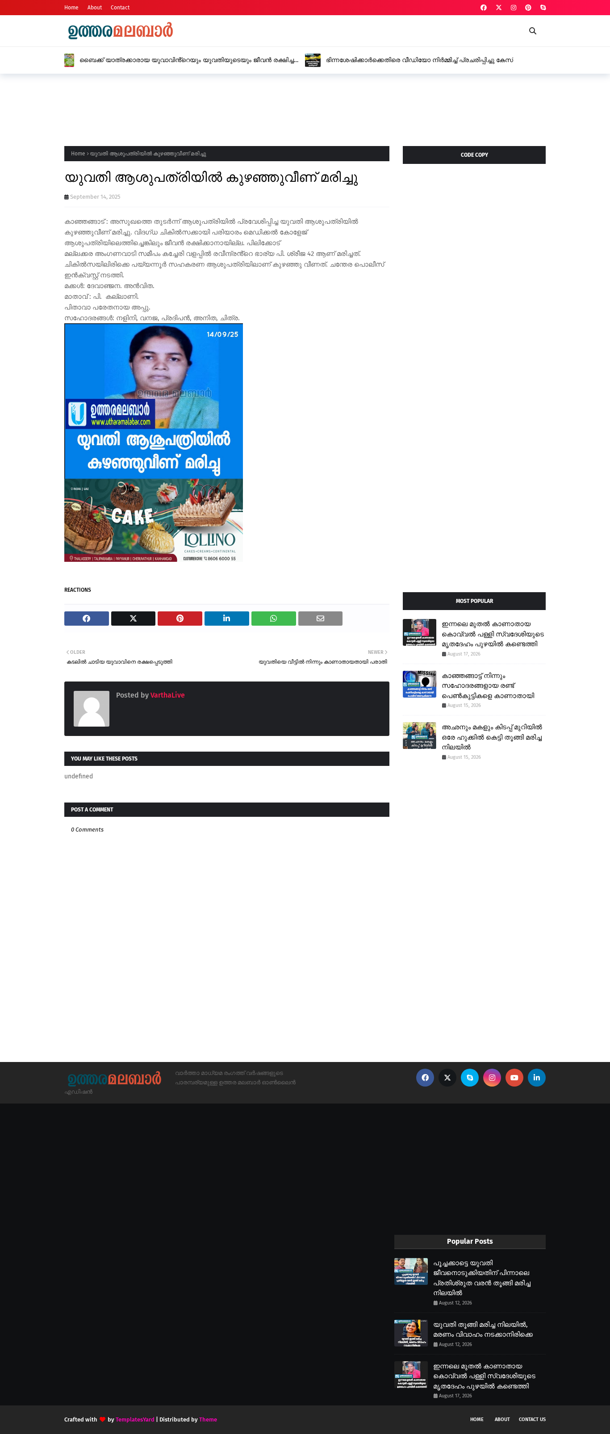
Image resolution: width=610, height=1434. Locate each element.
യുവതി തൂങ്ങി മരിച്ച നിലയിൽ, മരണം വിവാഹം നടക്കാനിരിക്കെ (483, 1330)
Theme (208, 1419)
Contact (120, 7)
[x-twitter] (498, 8)
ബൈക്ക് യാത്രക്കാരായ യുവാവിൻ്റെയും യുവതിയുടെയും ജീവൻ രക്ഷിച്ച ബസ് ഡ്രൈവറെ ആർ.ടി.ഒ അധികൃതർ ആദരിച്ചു (186, 60)
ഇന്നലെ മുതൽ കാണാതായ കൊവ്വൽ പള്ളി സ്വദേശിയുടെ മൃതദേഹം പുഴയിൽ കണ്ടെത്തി (493, 634)
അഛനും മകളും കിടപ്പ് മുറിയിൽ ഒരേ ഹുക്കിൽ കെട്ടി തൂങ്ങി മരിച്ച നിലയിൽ (492, 737)
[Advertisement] (226, 107)
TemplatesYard (135, 1419)
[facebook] (483, 8)
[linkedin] (537, 1078)
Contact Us (532, 1419)
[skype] (542, 8)
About (95, 7)
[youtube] (514, 1078)
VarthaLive (167, 695)
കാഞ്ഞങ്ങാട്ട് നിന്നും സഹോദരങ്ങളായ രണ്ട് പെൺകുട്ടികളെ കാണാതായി (488, 686)
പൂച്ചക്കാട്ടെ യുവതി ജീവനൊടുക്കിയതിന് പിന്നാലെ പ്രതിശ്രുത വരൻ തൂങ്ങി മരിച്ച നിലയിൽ (482, 1278)
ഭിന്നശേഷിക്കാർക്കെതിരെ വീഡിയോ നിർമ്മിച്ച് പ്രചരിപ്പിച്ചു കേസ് (419, 60)
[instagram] (513, 8)
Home (71, 7)
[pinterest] (528, 8)
